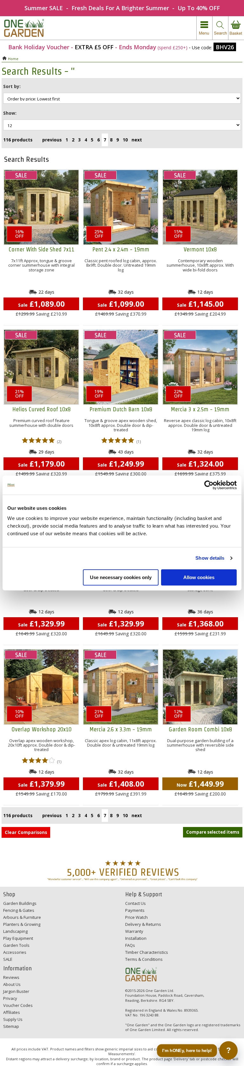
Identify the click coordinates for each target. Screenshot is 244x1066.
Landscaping (15, 931)
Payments (135, 910)
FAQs (130, 945)
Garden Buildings (20, 903)
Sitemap (11, 1026)
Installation (135, 938)
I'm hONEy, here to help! (186, 1050)
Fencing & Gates (18, 910)
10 (125, 140)
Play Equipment (18, 938)
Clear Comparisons (26, 832)
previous (52, 140)
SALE (7, 959)
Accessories (14, 952)
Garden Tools (16, 945)
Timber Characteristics (146, 952)
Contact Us (135, 903)
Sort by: (12, 86)
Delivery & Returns (143, 924)
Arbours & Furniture (22, 917)
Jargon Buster (16, 991)
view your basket (236, 28)
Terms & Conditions (144, 959)
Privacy (10, 998)
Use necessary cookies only (121, 577)
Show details (209, 558)
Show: (10, 113)
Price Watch (136, 917)
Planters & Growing (21, 924)
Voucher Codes (18, 1005)
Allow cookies (198, 577)
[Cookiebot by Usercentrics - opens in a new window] (209, 485)
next (137, 140)
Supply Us (13, 1019)
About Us (12, 984)
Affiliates (11, 1012)
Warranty (134, 931)
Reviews (11, 977)
